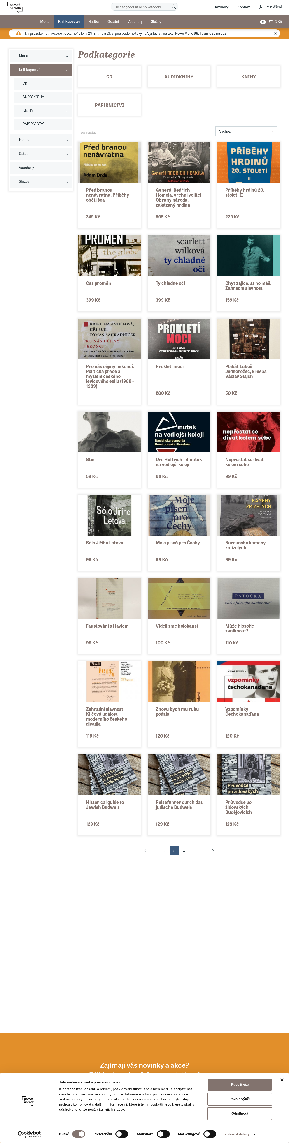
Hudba (93, 21)
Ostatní (113, 21)
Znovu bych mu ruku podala (177, 711)
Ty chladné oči (170, 283)
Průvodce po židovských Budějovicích (238, 807)
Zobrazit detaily (237, 1134)
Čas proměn (98, 283)
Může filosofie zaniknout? (239, 628)
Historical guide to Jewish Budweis (105, 804)
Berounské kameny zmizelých (245, 545)
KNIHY (248, 76)
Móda (44, 21)
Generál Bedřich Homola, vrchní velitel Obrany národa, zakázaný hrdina (178, 197)
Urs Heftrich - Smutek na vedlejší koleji (179, 461)
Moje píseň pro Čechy (178, 542)
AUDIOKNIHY (178, 76)
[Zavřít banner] (282, 1079)
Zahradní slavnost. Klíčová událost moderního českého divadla (106, 716)
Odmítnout (239, 1113)
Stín (90, 459)
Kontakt (244, 6)
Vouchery (135, 21)
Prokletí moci (170, 366)
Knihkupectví (69, 21)
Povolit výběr (239, 1099)
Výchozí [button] (225, 131)
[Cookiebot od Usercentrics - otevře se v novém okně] (29, 1134)
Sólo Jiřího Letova (104, 542)
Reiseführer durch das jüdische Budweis (179, 804)
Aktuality (221, 6)
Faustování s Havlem (107, 625)
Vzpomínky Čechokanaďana (242, 711)
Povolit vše (240, 1084)
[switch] (121, 1134)
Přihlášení (274, 6)
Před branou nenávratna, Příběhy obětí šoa (107, 194)
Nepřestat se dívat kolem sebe (244, 461)
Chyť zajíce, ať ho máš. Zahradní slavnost (248, 285)
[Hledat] (173, 7)
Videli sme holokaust (177, 625)
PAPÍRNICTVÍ (109, 105)
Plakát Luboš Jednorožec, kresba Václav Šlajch (246, 371)
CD (109, 76)
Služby (156, 21)
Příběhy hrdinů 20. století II (245, 192)
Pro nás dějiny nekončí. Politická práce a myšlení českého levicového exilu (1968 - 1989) (110, 376)
